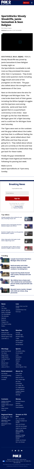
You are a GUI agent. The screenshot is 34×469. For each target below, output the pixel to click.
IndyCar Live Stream (21, 428)
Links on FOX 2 (5, 367)
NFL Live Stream (20, 419)
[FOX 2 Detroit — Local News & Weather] (6, 3)
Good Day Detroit (6, 351)
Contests (3, 379)
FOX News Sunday (6, 324)
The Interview (5, 316)
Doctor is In (4, 365)
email (21, 450)
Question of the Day (6, 334)
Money (18, 399)
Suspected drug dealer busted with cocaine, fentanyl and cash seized (21, 274)
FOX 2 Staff (19, 373)
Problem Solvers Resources (20, 392)
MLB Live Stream (20, 424)
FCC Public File (19, 385)
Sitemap (18, 395)
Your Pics (4, 330)
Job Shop (18, 381)
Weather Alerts (20, 336)
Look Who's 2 (5, 338)
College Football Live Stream (21, 421)
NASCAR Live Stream (21, 426)
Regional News (6, 414)
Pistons (18, 361)
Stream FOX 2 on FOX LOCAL (21, 307)
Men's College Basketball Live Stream (20, 431)
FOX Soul (18, 311)
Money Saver (4, 363)
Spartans (18, 359)
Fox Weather (19, 342)
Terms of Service (18, 208)
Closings (18, 332)
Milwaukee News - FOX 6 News (6, 421)
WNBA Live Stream (21, 440)
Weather (19, 330)
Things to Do (4, 322)
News (3, 304)
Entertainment (6, 371)
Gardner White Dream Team (7, 405)
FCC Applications (20, 387)
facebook (12, 450)
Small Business (20, 407)
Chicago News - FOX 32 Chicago (6, 417)
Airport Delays (19, 340)
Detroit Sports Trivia (6, 336)
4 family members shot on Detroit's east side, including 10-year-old (11, 218)
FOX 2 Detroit (4, 28)
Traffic (17, 338)
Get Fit (3, 361)
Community (19, 383)
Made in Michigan (6, 312)
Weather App (19, 334)
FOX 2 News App (20, 379)
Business (3, 320)
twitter (15, 450)
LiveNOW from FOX (21, 309)
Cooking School (5, 359)
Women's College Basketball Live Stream (20, 436)
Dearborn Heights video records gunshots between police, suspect (12, 232)
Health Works (4, 357)
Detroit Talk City (5, 310)
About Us (19, 371)
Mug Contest (4, 355)
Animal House (19, 344)
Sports (9, 28)
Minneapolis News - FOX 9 (6, 424)
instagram (18, 450)
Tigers (17, 363)
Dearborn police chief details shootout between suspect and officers (11, 225)
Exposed (3, 410)
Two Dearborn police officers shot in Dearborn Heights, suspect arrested (10, 247)
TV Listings (4, 377)
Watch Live (26, 2)
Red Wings (18, 365)
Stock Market (19, 405)
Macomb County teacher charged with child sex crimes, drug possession (21, 290)
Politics (3, 326)
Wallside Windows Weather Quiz (6, 402)
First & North (19, 353)
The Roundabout (5, 314)
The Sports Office (20, 351)
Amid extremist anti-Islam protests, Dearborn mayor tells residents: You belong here (20, 267)
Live (17, 304)
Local (2, 306)
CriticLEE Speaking (6, 375)
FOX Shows (4, 373)
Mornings (4, 349)
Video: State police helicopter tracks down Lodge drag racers (10, 240)
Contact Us (19, 375)
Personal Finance (20, 401)
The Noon (4, 353)
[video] (28, 219)
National (3, 318)
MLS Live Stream (20, 442)
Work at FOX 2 (19, 377)
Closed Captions (20, 389)
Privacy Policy (19, 206)
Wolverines (19, 357)
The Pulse (4, 308)
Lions (17, 355)
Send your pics (5, 332)
